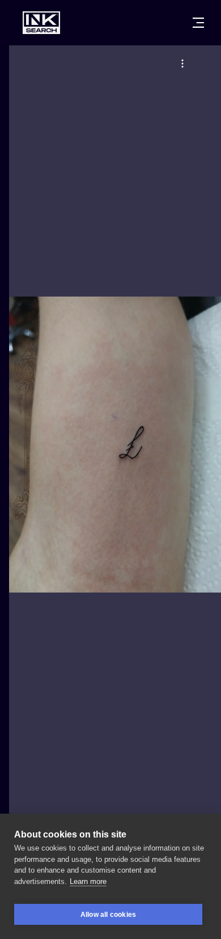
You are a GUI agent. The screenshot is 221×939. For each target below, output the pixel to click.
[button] (182, 63)
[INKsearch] (41, 22)
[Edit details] (182, 63)
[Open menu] (198, 22)
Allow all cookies (108, 915)
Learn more (88, 881)
